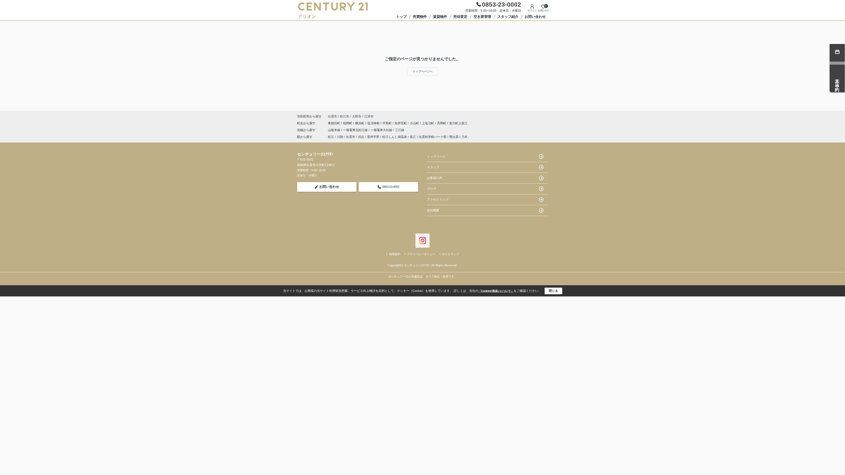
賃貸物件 (440, 16)
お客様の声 (434, 178)
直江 (413, 137)
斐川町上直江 (458, 123)
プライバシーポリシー (421, 254)
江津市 (368, 116)
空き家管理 (482, 16)
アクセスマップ (437, 199)
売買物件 (420, 16)
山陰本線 (334, 130)
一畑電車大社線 (382, 130)
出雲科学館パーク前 (432, 137)
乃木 (464, 137)
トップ (401, 16)
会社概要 (433, 210)
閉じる (553, 290)
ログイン (532, 10)
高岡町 (442, 123)
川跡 (340, 137)
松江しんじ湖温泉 (394, 137)
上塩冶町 (428, 123)
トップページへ (423, 71)
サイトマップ (450, 254)
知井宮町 (401, 123)
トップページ (436, 156)
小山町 (415, 123)
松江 (331, 137)
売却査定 (460, 16)
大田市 (356, 116)
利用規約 (394, 254)
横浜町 (360, 123)
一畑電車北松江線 (356, 130)
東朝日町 (334, 123)
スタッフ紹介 (507, 16)
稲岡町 (348, 123)
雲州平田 (373, 137)
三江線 (399, 130)
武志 (361, 137)
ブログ (431, 188)
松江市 (344, 116)
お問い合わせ (535, 16)
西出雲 (454, 137)
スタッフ (433, 167)
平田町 (387, 123)
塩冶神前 (373, 123)
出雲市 (332, 116)
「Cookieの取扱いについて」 (496, 290)
